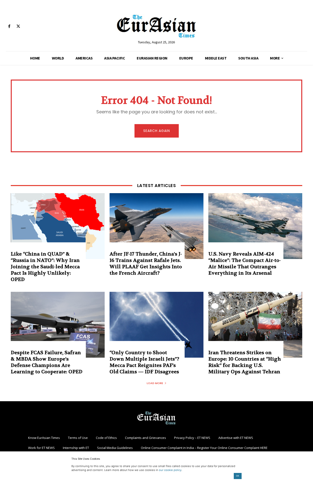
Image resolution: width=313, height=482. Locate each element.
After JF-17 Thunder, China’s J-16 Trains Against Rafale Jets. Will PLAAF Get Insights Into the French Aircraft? (146, 263)
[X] (18, 26)
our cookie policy (170, 470)
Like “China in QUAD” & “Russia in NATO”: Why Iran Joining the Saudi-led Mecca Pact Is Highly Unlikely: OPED (45, 266)
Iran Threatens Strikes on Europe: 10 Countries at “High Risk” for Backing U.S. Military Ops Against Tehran (244, 362)
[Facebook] (9, 26)
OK (237, 475)
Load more (155, 383)
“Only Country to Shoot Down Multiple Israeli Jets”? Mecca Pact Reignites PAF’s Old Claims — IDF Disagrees (144, 362)
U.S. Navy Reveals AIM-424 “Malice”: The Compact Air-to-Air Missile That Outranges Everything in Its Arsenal (244, 263)
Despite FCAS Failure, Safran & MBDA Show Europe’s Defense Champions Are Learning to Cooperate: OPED (46, 362)
